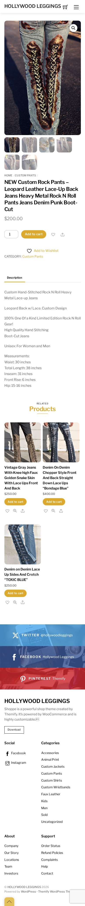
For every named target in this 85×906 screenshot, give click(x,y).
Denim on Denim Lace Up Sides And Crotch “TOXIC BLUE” (22, 574)
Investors (11, 873)
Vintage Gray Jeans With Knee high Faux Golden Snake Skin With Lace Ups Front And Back (21, 477)
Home (8, 175)
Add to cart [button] (15, 501)
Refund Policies (52, 853)
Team (8, 866)
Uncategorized (52, 822)
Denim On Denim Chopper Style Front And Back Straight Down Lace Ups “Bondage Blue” (59, 477)
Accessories (50, 753)
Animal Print (50, 760)
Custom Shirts (51, 780)
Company (11, 846)
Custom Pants (25, 175)
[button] (73, 28)
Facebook (18, 753)
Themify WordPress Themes (57, 891)
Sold (44, 815)
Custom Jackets (53, 767)
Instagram (18, 763)
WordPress (28, 891)
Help (44, 866)
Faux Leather (50, 794)
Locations (11, 860)
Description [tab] (14, 277)
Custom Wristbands (55, 787)
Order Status (50, 846)
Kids (44, 801)
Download (14, 729)
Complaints (49, 860)
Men (44, 808)
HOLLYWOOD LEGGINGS (24, 887)
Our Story (11, 853)
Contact (47, 873)
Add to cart (33, 234)
